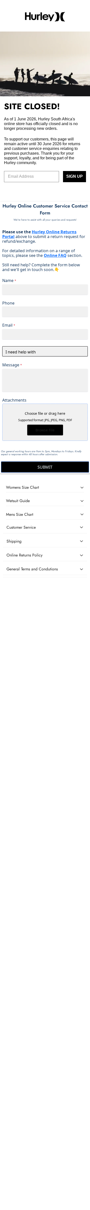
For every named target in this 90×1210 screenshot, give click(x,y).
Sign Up (74, 176)
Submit (45, 467)
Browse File (45, 430)
